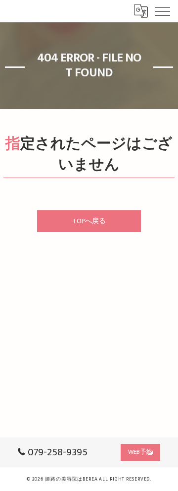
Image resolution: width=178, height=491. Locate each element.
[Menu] (163, 11)
